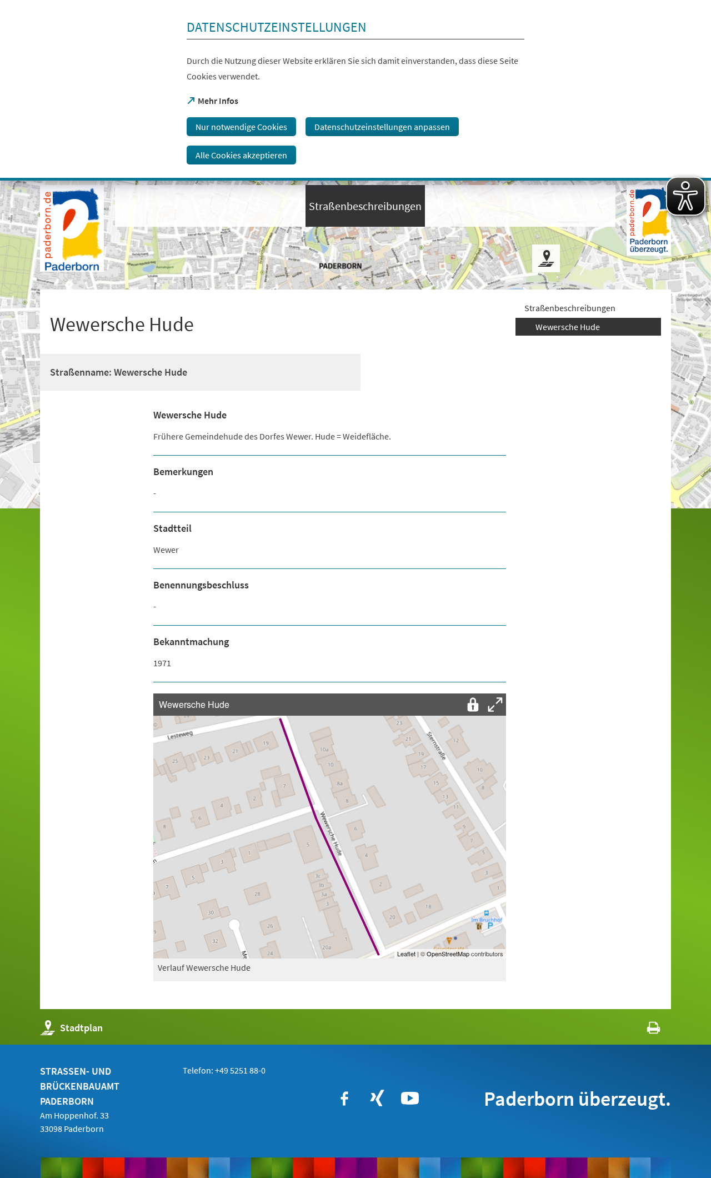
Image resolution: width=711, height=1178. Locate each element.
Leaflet (406, 953)
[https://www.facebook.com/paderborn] (344, 1098)
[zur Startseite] (72, 228)
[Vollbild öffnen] (495, 704)
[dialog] (355, 90)
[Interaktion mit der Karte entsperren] (473, 704)
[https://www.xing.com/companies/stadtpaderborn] (377, 1098)
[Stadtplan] (546, 258)
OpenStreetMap (448, 953)
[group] (329, 825)
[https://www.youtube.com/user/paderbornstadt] (410, 1098)
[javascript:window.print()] (643, 1030)
